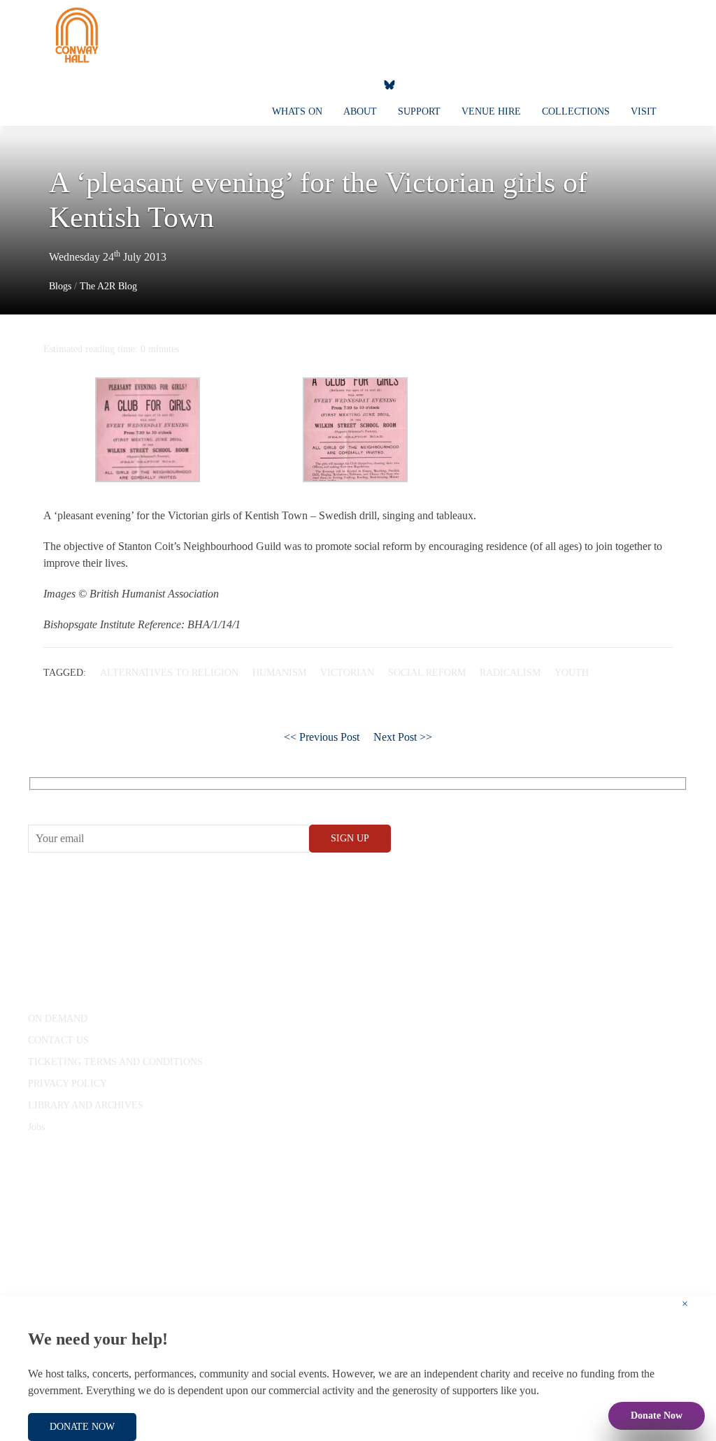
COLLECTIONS (576, 111)
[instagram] (327, 84)
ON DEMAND (57, 1018)
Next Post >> (402, 737)
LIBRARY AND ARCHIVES (85, 1105)
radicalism (510, 672)
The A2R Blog (108, 286)
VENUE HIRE (491, 111)
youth (571, 672)
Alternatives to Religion (169, 672)
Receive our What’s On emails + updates (136, 799)
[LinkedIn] (355, 84)
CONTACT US (58, 1040)
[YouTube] (299, 84)
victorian (347, 672)
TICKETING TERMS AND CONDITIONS (115, 1062)
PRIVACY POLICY (67, 1083)
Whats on (297, 111)
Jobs (36, 1127)
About (360, 111)
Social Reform (427, 672)
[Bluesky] (389, 84)
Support (419, 111)
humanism (279, 672)
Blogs (60, 286)
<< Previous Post (321, 737)
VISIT (644, 111)
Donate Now (656, 1415)
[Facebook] (272, 84)
